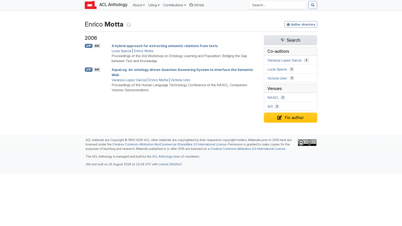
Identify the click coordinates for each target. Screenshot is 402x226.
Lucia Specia (121, 51)
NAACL (273, 97)
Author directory (303, 24)
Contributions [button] (173, 5)
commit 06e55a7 (169, 164)
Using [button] (152, 5)
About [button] (137, 5)
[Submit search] (312, 5)
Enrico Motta (143, 51)
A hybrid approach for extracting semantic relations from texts (165, 46)
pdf (88, 45)
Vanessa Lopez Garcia (129, 80)
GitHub (199, 5)
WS (270, 106)
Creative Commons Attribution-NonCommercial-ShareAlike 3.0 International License (169, 144)
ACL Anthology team (166, 156)
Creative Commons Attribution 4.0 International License (247, 148)
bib (97, 45)
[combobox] (278, 5)
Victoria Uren (180, 80)
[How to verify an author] (128, 24)
